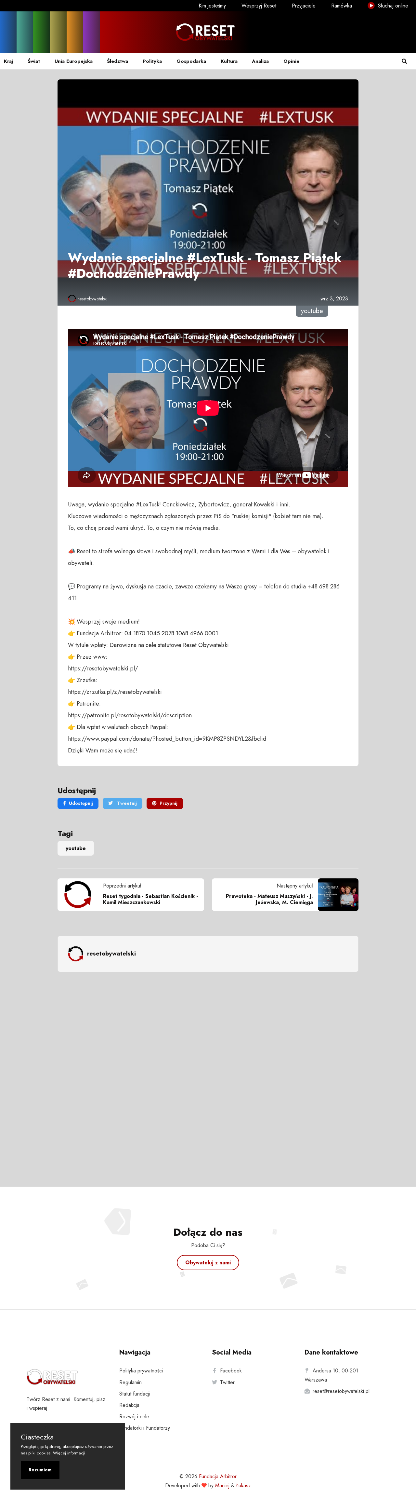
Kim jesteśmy (212, 5)
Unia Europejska (74, 61)
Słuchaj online (392, 5)
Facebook (231, 1370)
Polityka (152, 61)
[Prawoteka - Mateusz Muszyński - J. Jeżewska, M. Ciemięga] (335, 894)
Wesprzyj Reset (258, 5)
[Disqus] (208, 1078)
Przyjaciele (304, 5)
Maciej (222, 1485)
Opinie (291, 61)
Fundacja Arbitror (218, 1476)
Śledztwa (117, 61)
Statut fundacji (134, 1393)
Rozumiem (40, 1469)
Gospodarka (191, 61)
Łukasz (243, 1485)
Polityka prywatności (141, 1370)
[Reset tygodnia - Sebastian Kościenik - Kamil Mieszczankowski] (80, 894)
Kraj (8, 61)
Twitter (227, 1382)
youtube (76, 848)
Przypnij (168, 803)
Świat (34, 61)
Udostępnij (81, 803)
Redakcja (129, 1405)
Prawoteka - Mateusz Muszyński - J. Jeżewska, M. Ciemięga (269, 899)
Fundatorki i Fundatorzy (144, 1428)
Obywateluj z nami (208, 1262)
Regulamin (130, 1382)
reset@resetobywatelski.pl (341, 1391)
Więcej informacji (69, 1453)
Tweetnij (126, 803)
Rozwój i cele (134, 1416)
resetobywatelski (93, 299)
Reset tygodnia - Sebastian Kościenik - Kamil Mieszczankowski (150, 899)
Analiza (260, 61)
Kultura (229, 61)
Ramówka (341, 5)
